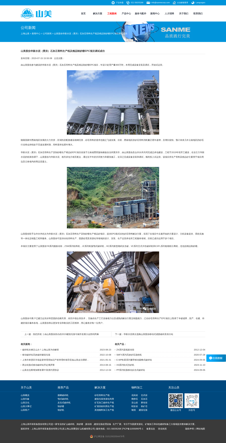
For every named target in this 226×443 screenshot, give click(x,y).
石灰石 (144, 399)
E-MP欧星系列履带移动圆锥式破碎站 (134, 360)
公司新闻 (47, 33)
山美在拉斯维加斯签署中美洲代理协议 (40, 370)
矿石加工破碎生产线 (104, 402)
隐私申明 (189, 428)
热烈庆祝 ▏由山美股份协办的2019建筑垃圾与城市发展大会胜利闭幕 (66, 334)
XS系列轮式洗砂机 (125, 365)
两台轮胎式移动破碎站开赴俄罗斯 (38, 365)
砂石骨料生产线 (102, 395)
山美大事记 (26, 406)
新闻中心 (155, 13)
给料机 (76, 246)
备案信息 (150, 428)
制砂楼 (86, 65)
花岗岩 (134, 395)
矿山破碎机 (69, 424)
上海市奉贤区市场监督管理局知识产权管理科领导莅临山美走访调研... (55, 360)
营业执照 (162, 428)
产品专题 (119, 3)
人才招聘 (169, 13)
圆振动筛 (58, 246)
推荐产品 (63, 387)
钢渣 (133, 410)
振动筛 (88, 424)
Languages (200, 3)
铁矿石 (144, 406)
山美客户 (25, 410)
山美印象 (25, 399)
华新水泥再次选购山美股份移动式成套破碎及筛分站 (148, 334)
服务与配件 (140, 13)
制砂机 (61, 410)
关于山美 (26, 387)
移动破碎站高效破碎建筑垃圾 (36, 355)
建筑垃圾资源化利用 (104, 399)
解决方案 (97, 13)
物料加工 (137, 387)
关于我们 (183, 13)
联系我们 (198, 13)
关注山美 (173, 387)
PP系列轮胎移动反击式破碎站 (130, 370)
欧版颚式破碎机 (96, 246)
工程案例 (112, 13)
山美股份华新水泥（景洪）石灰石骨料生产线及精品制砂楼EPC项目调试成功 (90, 33)
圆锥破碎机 (63, 395)
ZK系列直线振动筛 (125, 349)
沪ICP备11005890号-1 (132, 428)
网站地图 (200, 428)
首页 (83, 13)
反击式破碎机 (64, 402)
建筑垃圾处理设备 (102, 424)
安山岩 (134, 402)
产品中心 (126, 13)
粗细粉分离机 (171, 246)
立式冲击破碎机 (145, 246)
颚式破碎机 (63, 399)
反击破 (125, 246)
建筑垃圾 (143, 410)
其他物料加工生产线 (104, 410)
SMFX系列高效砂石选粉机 (129, 355)
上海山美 (25, 33)
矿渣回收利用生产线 (104, 406)
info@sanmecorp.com (160, 3)
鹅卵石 (134, 399)
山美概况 (25, 395)
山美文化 (25, 402)
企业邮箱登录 (182, 3)
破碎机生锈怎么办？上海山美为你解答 (40, 349)
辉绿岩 (144, 402)
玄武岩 (144, 395)
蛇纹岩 (134, 406)
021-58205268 (137, 3)
